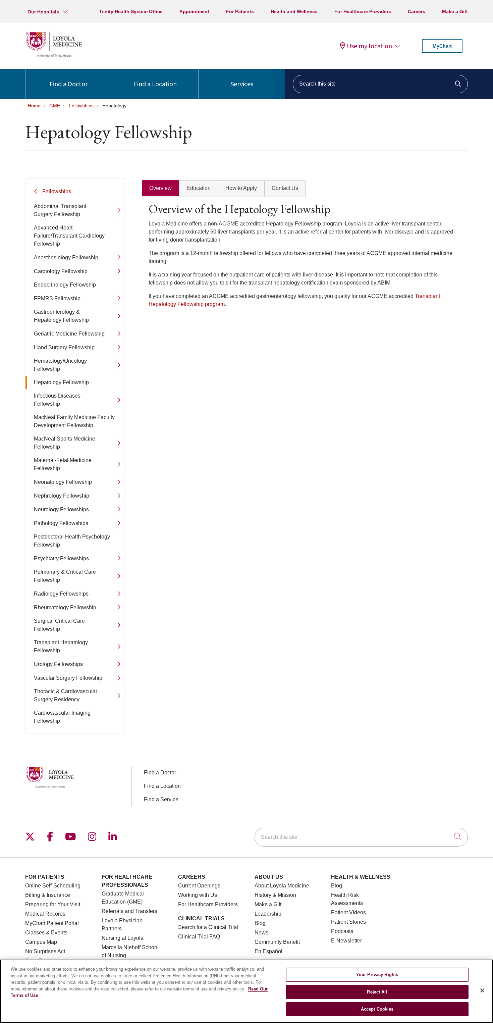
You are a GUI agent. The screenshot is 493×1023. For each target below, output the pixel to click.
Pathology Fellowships (61, 523)
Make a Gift (455, 11)
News (261, 932)
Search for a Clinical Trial (208, 927)
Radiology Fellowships (61, 594)
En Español (268, 951)
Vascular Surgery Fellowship (68, 678)
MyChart (442, 46)
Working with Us (197, 895)
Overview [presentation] (160, 188)
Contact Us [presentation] (285, 188)
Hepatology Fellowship (61, 382)
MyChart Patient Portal (52, 923)
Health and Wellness (294, 11)
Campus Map (41, 942)
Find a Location (155, 84)
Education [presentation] (198, 188)
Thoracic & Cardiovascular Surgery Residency (65, 695)
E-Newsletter (346, 940)
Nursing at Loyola (123, 938)
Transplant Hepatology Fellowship (61, 646)
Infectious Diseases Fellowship (57, 400)
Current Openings (199, 885)
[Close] (482, 990)
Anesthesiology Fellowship (66, 257)
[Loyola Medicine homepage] (54, 56)
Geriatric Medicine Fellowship (69, 334)
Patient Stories (348, 922)
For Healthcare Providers (362, 11)
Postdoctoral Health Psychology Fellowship (72, 541)
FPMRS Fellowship (57, 298)
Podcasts (342, 931)
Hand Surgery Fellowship (64, 347)
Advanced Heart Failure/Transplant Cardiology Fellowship (69, 236)
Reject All (377, 991)
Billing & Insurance (47, 895)
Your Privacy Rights (377, 974)
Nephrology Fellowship (61, 496)
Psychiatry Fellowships (61, 558)
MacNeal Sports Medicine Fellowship (64, 443)
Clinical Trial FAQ (199, 936)
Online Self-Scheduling (52, 885)
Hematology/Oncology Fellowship (60, 365)
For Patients (240, 11)
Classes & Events (46, 932)
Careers (416, 11)
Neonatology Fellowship (63, 482)
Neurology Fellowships (61, 509)
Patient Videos (348, 912)
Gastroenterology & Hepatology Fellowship (61, 316)
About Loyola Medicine (282, 885)
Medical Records (45, 914)
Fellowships (56, 191)
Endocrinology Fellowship (65, 285)
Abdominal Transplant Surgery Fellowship (60, 210)
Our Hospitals (43, 11)
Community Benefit (277, 942)
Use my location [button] (369, 46)
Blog (260, 923)
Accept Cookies (377, 1009)
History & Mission (275, 895)
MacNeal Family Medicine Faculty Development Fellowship (74, 421)
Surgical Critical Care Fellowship (59, 625)
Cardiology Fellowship (61, 271)
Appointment (194, 11)
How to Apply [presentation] (241, 188)
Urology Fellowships (58, 664)
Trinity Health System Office (131, 11)
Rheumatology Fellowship (65, 607)
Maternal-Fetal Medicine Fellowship (63, 464)
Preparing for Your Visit (52, 904)
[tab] (160, 188)
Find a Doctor (69, 84)
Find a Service (161, 799)
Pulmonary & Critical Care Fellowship (65, 576)
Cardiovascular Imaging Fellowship (62, 717)
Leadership (268, 914)
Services (241, 84)
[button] (118, 210)
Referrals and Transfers (129, 911)
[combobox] (380, 84)
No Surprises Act (45, 951)
